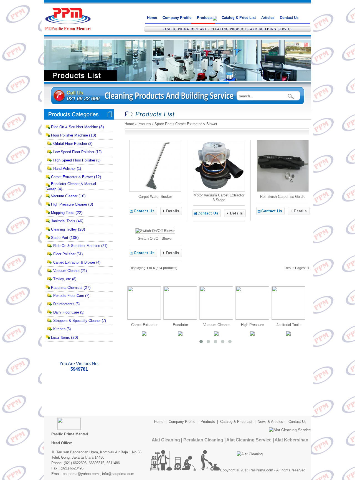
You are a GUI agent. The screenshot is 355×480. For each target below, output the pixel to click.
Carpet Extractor (144, 325)
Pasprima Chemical (66, 288)
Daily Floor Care (66, 312)
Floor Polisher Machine (69, 135)
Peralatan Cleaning (203, 440)
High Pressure (252, 325)
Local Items (60, 337)
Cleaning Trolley (64, 229)
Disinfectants (63, 304)
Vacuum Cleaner (64, 196)
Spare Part (59, 238)
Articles (267, 18)
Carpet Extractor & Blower (72, 177)
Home (152, 18)
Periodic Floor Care (68, 296)
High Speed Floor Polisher (74, 160)
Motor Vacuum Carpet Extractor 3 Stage (219, 197)
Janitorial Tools (63, 221)
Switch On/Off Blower (155, 238)
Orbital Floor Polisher (70, 144)
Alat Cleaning (166, 440)
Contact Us (289, 18)
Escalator (180, 325)
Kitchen (59, 329)
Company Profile (177, 18)
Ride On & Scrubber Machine (74, 127)
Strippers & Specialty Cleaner (77, 321)
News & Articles (270, 422)
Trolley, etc (62, 279)
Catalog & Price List (239, 18)
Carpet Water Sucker (155, 196)
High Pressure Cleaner (69, 204)
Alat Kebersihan (291, 440)
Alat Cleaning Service (249, 440)
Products (204, 18)
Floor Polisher (64, 254)
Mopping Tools (62, 213)
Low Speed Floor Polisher (73, 152)
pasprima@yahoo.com (81, 474)
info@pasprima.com (118, 474)
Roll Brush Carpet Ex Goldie (282, 196)
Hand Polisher (64, 168)
